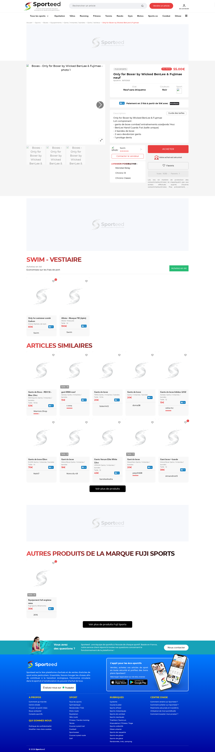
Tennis (108, 16)
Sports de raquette (118, 732)
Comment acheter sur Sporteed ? (164, 705)
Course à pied (115, 705)
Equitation (60, 16)
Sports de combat (117, 714)
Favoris (170, 166)
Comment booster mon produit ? (164, 714)
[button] (100, 105)
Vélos (72, 16)
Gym (130, 16)
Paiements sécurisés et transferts (164, 708)
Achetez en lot (179, 268)
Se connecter (184, 8)
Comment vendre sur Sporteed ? (164, 702)
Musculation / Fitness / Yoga (121, 723)
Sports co (153, 16)
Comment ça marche (38, 702)
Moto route (74, 711)
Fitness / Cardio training (79, 720)
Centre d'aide (34, 705)
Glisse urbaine (116, 729)
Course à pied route (77, 735)
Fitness (97, 16)
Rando (120, 16)
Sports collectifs (116, 726)
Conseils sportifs (36, 714)
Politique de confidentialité (40, 726)
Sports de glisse (116, 735)
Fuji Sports (120, 69)
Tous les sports (38, 16)
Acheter (168, 149)
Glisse (178, 16)
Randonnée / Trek (76, 708)
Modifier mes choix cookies (40, 729)
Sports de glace (116, 738)
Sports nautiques (117, 717)
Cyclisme (113, 702)
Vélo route (73, 717)
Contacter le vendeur (127, 156)
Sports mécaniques (118, 711)
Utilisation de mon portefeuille (163, 711)
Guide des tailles (176, 113)
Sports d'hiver (115, 708)
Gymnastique (74, 705)
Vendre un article (161, 6)
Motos (140, 16)
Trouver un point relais (38, 708)
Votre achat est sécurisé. (170, 158)
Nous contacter (176, 648)
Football (72, 729)
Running (84, 16)
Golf (71, 738)
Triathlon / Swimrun (118, 720)
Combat (166, 16)
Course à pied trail (77, 726)
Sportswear (74, 732)
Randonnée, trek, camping (121, 741)
